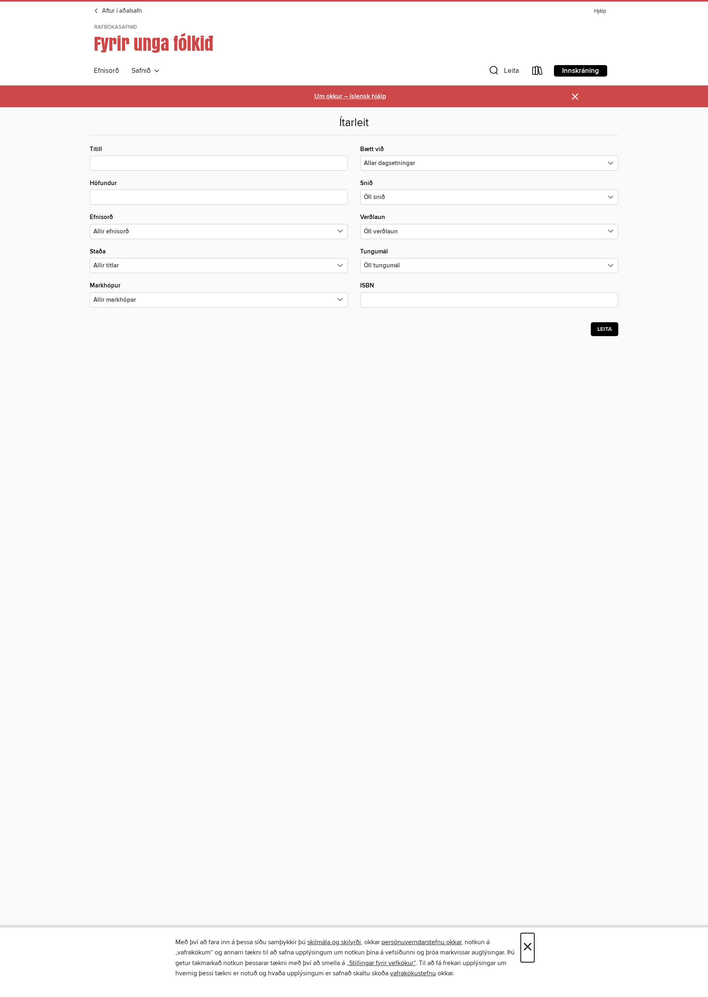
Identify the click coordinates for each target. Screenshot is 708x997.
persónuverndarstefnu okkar (421, 942)
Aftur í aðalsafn (121, 11)
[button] (503, 72)
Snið (366, 183)
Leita (604, 329)
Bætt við (372, 149)
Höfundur (103, 183)
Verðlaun (372, 217)
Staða (98, 251)
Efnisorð (106, 70)
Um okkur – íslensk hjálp (350, 96)
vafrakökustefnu (413, 973)
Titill (96, 149)
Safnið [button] (143, 70)
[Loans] (537, 72)
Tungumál (374, 251)
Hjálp (600, 11)
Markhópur (105, 285)
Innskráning (580, 70)
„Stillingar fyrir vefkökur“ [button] (381, 963)
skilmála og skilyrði (334, 942)
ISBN (367, 285)
